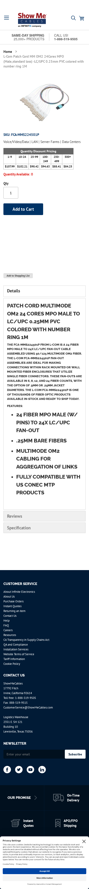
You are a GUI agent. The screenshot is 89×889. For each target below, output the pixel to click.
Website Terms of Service (18, 654)
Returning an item (14, 611)
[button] (6, 17)
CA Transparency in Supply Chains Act (26, 640)
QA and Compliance (15, 645)
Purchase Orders (13, 601)
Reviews (14, 516)
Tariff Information (14, 659)
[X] (19, 769)
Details (13, 291)
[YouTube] (30, 769)
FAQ (6, 625)
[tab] (44, 291)
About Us (9, 596)
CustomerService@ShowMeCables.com (28, 707)
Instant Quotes (12, 606)
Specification (19, 528)
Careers (8, 630)
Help (6, 620)
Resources (9, 635)
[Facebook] (7, 769)
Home (8, 51)
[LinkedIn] (42, 769)
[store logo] (32, 20)
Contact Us (9, 616)
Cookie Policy (11, 664)
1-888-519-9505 (25, 698)
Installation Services (15, 649)
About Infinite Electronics (19, 592)
